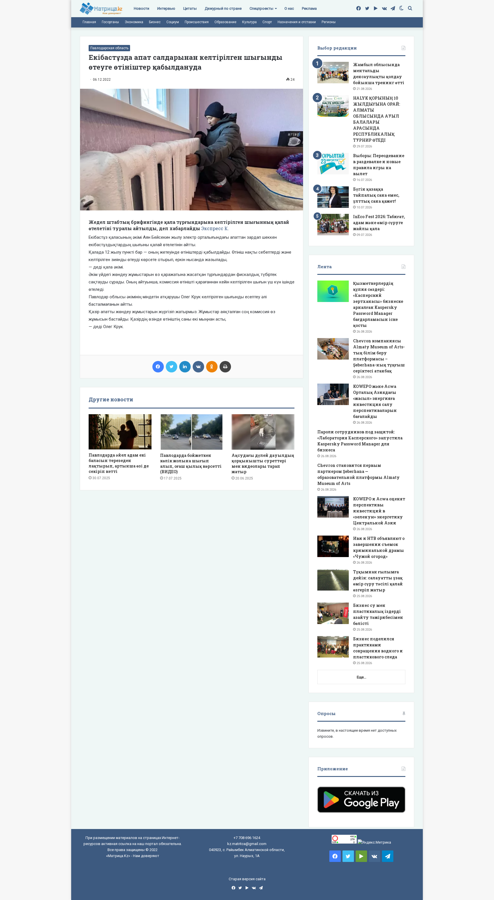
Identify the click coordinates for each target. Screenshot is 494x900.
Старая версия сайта (247, 879)
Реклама (309, 8)
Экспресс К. (215, 228)
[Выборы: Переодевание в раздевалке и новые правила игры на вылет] (333, 163)
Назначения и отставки (297, 22)
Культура (249, 22)
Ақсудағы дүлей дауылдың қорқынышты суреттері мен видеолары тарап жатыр (263, 463)
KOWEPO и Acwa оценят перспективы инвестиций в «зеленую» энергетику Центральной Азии (379, 511)
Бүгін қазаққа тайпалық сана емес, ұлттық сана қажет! (376, 195)
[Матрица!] (101, 9)
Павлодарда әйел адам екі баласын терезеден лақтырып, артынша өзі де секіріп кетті (119, 463)
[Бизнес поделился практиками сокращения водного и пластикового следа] (333, 647)
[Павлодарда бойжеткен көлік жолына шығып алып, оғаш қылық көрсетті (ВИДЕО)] (191, 432)
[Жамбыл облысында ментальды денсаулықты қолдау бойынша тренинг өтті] (333, 72)
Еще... (361, 677)
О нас (289, 8)
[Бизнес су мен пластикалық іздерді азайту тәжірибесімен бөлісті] (333, 613)
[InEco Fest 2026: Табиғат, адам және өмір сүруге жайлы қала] (333, 224)
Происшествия (197, 22)
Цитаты (190, 8)
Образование (225, 22)
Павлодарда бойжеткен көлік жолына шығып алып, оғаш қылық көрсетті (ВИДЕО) (191, 463)
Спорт (267, 22)
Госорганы (110, 22)
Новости (141, 8)
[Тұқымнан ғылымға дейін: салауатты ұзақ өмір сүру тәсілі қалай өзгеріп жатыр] (333, 580)
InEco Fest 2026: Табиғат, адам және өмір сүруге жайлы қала (379, 222)
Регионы (329, 22)
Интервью (166, 8)
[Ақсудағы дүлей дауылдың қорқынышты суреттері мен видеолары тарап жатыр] (263, 432)
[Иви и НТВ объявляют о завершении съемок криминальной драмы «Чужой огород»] (333, 546)
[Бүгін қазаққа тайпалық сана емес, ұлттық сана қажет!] (333, 197)
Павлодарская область (109, 48)
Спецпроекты (261, 8)
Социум (172, 22)
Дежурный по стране (223, 8)
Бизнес (155, 22)
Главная (89, 22)
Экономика (134, 22)
